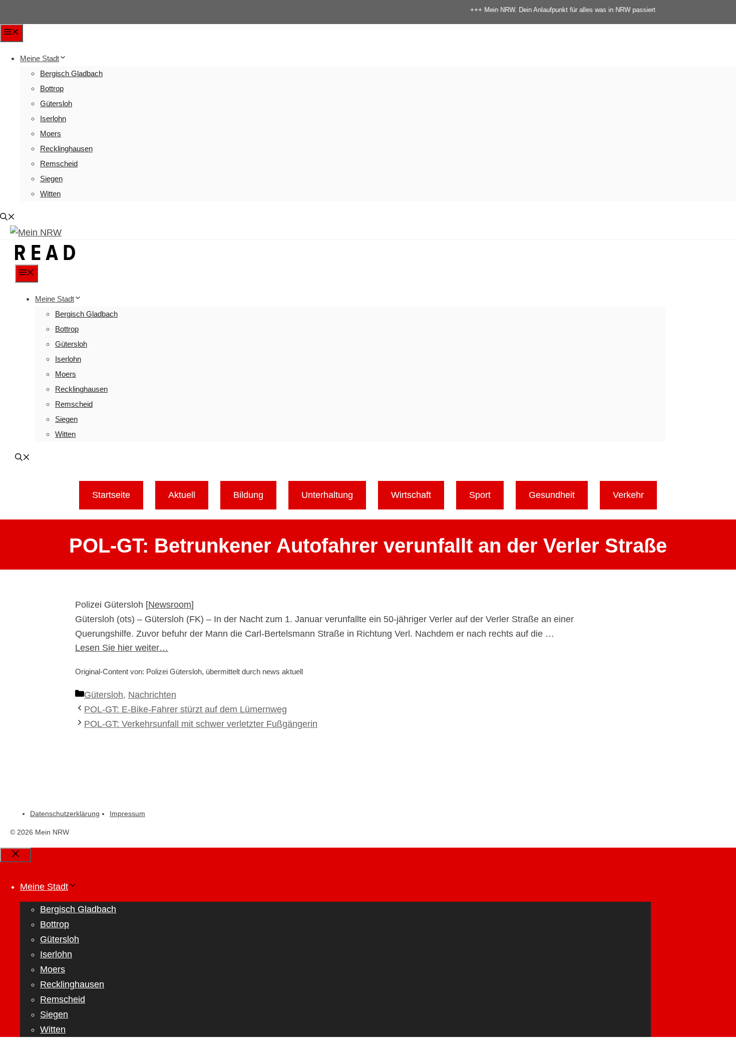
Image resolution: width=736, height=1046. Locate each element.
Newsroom (169, 605)
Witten (50, 193)
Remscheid (59, 163)
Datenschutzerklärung (65, 814)
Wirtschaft (411, 495)
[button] (7, 217)
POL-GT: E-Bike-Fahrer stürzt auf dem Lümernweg (185, 709)
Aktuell (181, 495)
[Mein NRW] (45, 257)
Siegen (51, 178)
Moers (50, 133)
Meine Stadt (39, 58)
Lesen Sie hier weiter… (121, 648)
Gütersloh (56, 103)
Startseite (111, 495)
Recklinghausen (66, 148)
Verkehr (628, 495)
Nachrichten (152, 695)
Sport (480, 495)
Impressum (127, 814)
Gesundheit (552, 495)
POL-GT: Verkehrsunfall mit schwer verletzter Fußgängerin (200, 724)
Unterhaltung (327, 495)
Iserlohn (53, 118)
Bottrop (52, 88)
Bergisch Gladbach (71, 73)
